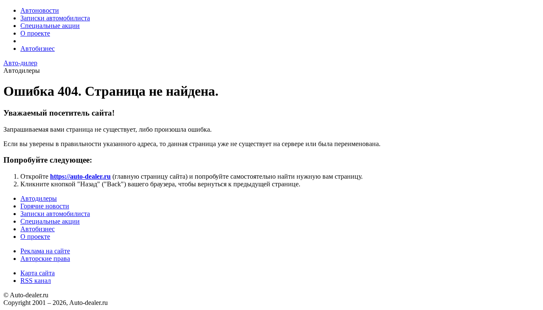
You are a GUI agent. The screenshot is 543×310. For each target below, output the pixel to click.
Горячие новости (44, 206)
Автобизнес (37, 48)
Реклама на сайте (45, 251)
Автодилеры (38, 198)
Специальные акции (50, 25)
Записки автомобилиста (55, 18)
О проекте (35, 33)
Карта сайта (37, 273)
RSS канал (35, 280)
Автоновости (39, 10)
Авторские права (45, 258)
